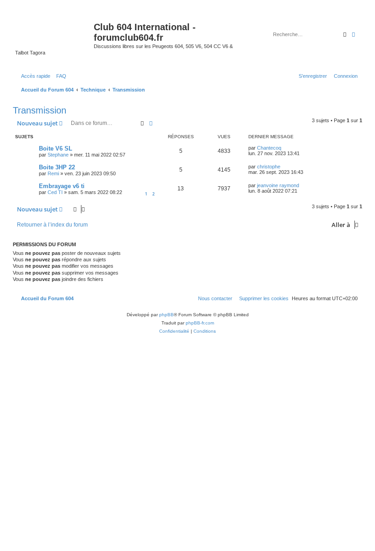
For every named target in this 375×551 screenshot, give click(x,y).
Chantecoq (269, 148)
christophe (268, 166)
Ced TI (55, 192)
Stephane (58, 154)
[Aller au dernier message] (284, 148)
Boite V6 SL (55, 148)
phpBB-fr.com (200, 322)
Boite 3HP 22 (57, 167)
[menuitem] (59, 75)
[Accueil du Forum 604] (54, 29)
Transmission (39, 110)
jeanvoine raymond (278, 185)
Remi (53, 173)
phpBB (166, 314)
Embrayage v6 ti (62, 186)
